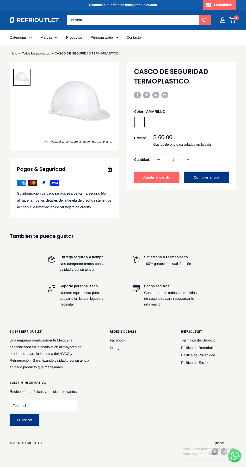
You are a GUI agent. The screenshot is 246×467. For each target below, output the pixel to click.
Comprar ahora (206, 177)
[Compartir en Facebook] (137, 94)
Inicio (13, 53)
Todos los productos (36, 53)
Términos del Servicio (198, 340)
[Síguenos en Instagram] (224, 451)
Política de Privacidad (198, 355)
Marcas (46, 37)
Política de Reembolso (198, 348)
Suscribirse (223, 5)
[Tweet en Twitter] (155, 94)
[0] (232, 20)
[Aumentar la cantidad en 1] (188, 160)
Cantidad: (142, 159)
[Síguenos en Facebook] (214, 451)
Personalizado (102, 37)
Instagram (118, 348)
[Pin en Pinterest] (146, 94)
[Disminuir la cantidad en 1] (159, 160)
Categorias (18, 37)
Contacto (134, 37)
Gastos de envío (165, 144)
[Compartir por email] (164, 94)
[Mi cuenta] (222, 20)
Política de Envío (194, 362)
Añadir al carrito (156, 177)
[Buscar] (205, 20)
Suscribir (24, 420)
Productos (74, 37)
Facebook (117, 340)
